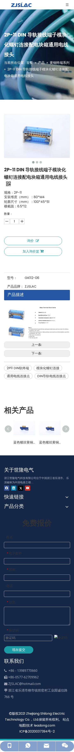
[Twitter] (20, 488)
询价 (30, 240)
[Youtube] (27, 488)
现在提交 (18, 649)
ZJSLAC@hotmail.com (24, 683)
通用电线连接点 (18, 376)
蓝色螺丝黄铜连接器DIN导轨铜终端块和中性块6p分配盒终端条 (50, 442)
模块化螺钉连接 (47, 368)
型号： (12, 277)
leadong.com (44, 725)
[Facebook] (6, 488)
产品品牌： (15, 286)
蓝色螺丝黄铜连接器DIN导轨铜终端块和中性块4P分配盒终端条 (24, 442)
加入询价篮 (31, 251)
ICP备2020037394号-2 (37, 731)
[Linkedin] (13, 488)
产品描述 (15, 294)
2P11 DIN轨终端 (18, 368)
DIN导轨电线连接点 (51, 376)
